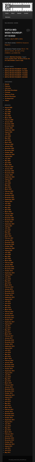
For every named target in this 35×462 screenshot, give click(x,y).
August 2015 (8, 373)
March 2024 (8, 165)
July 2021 (7, 228)
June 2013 (8, 426)
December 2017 (9, 315)
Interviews (8, 88)
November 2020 (9, 244)
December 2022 (9, 195)
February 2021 (9, 238)
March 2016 (8, 358)
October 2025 (9, 128)
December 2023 (9, 171)
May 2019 (7, 281)
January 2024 (9, 169)
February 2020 (9, 262)
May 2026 (7, 114)
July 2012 (7, 448)
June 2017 (8, 328)
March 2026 (8, 118)
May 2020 (7, 256)
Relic (15, 58)
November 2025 (9, 126)
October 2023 (9, 175)
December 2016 (9, 340)
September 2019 (9, 273)
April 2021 (8, 234)
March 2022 (8, 211)
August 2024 (8, 156)
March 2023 (8, 189)
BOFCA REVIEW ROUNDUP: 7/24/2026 (16, 73)
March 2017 (8, 334)
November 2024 (9, 150)
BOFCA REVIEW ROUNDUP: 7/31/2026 (16, 71)
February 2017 (9, 336)
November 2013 (9, 415)
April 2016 (8, 356)
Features (7, 86)
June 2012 (8, 450)
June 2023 (8, 183)
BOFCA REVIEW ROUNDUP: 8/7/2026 (16, 69)
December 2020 (9, 242)
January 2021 (9, 240)
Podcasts (7, 92)
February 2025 (9, 144)
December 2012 (9, 438)
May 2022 (7, 207)
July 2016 (7, 350)
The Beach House (23, 58)
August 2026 (8, 107)
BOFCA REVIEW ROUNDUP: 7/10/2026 (16, 75)
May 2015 (7, 379)
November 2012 (9, 440)
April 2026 (8, 116)
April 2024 (8, 162)
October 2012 (9, 442)
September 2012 (9, 444)
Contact (26, 13)
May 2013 (7, 428)
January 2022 (9, 216)
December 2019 (9, 267)
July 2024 (7, 158)
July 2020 (7, 252)
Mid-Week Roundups (15, 57)
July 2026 (7, 109)
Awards (19, 13)
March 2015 (8, 383)
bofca (21, 39)
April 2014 (8, 405)
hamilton (11, 58)
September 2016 (9, 346)
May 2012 (7, 452)
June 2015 (8, 377)
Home (6, 13)
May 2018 (7, 305)
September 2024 (9, 154)
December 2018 (9, 291)
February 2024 (9, 167)
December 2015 (9, 364)
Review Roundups (10, 96)
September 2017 (9, 322)
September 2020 (9, 248)
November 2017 (9, 317)
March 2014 (8, 407)
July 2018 (7, 301)
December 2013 (9, 413)
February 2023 (9, 191)
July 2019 (7, 277)
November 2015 (9, 366)
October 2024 (9, 152)
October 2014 (9, 393)
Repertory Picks (9, 94)
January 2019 (9, 289)
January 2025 (9, 146)
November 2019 (9, 269)
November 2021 (9, 220)
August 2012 (8, 446)
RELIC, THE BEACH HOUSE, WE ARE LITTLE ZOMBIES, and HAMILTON (16, 51)
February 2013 (9, 434)
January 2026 (9, 122)
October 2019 (9, 271)
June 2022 (8, 205)
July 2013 (7, 424)
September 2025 (9, 130)
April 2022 (8, 209)
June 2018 (8, 303)
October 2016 (9, 344)
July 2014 (7, 399)
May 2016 (7, 354)
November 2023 (9, 173)
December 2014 (9, 389)
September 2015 (9, 371)
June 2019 (8, 279)
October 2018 (9, 295)
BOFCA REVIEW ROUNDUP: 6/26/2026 (16, 77)
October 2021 (9, 222)
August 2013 (8, 422)
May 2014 (7, 403)
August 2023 (8, 179)
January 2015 (9, 387)
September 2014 (9, 395)
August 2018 (8, 299)
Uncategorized (9, 98)
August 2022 (8, 201)
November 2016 (9, 342)
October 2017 (9, 320)
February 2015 (9, 385)
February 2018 (9, 311)
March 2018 (8, 309)
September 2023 (9, 177)
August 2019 (8, 275)
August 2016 (8, 348)
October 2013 (9, 417)
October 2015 (9, 368)
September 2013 (9, 420)
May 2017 (7, 330)
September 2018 (9, 297)
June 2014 (8, 401)
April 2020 (8, 258)
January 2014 (9, 411)
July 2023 (7, 181)
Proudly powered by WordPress (17, 460)
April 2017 (8, 332)
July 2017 (7, 326)
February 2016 (9, 360)
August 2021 (8, 226)
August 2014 (8, 397)
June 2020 (8, 254)
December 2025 (9, 124)
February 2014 (9, 409)
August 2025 (8, 132)
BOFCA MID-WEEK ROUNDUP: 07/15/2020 (13, 32)
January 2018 (9, 313)
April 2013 (8, 430)
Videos (7, 100)
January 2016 (9, 362)
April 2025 (8, 140)
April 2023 (8, 187)
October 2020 (9, 246)
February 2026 (9, 120)
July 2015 (7, 375)
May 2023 (7, 185)
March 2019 (8, 285)
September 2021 (9, 224)
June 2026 (8, 112)
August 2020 (8, 250)
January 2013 (9, 436)
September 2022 (9, 199)
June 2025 (8, 136)
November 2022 (9, 197)
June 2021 (8, 230)
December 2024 (9, 148)
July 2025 (7, 134)
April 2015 (8, 381)
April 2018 (8, 307)
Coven (6, 58)
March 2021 (8, 236)
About (12, 13)
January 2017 (9, 338)
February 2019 (9, 287)
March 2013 (8, 432)
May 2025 (7, 138)
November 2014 (9, 391)
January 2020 (9, 264)
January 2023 (9, 193)
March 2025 (8, 142)
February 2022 (9, 213)
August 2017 (8, 324)
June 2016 (8, 352)
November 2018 (9, 293)
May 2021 (7, 232)
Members (7, 17)
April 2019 (8, 283)
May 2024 (7, 160)
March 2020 (8, 260)
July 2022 (7, 203)
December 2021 (9, 218)
